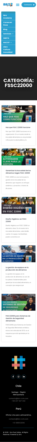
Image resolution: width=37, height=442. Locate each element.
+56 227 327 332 (18, 401)
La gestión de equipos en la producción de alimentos (17, 268)
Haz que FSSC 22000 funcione (18, 127)
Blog (5, 29)
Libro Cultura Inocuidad (7, 49)
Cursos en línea (7, 23)
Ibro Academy (7, 16)
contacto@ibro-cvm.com (18, 398)
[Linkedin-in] (24, 377)
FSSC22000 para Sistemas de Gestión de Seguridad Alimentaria (18, 318)
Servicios (7, 34)
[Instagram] (18, 377)
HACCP (6, 42)
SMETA (6, 38)
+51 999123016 (19, 423)
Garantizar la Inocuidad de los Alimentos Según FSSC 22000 (18, 171)
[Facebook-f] (13, 377)
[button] (17, 4)
